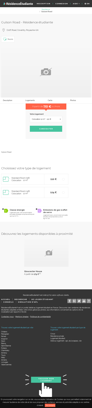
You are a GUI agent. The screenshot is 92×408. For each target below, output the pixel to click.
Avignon (4, 339)
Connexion (61, 4)
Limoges (4, 362)
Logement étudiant (57, 338)
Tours (3, 355)
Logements (30, 100)
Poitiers (4, 348)
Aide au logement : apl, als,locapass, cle (65, 341)
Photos (73, 100)
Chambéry (5, 350)
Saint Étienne (6, 346)
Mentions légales (22, 317)
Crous (52, 334)
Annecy (4, 353)
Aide (76, 4)
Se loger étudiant (42, 299)
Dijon (3, 341)
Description (7, 100)
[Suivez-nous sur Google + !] (74, 301)
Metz (3, 357)
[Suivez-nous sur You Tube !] (84, 301)
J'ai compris (50, 405)
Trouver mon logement (46, 380)
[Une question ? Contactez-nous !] (89, 301)
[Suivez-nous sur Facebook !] (69, 301)
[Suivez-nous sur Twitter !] (79, 301)
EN (88, 4)
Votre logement (37, 114)
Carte (50, 100)
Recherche (20, 299)
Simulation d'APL (28, 302)
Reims (3, 343)
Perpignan (5, 334)
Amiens (4, 360)
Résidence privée (57, 336)
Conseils (8, 302)
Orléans (4, 332)
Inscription (43, 4)
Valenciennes (6, 365)
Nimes (3, 336)
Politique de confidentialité (40, 317)
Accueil (5, 299)
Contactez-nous (7, 317)
